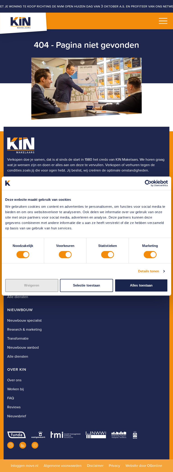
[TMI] (66, 434)
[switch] (65, 254)
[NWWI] (96, 434)
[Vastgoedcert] (38, 434)
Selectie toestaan (86, 285)
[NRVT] (119, 434)
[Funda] (16, 434)
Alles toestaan (141, 285)
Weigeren (31, 285)
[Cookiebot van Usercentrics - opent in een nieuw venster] (148, 183)
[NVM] (135, 434)
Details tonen (148, 271)
